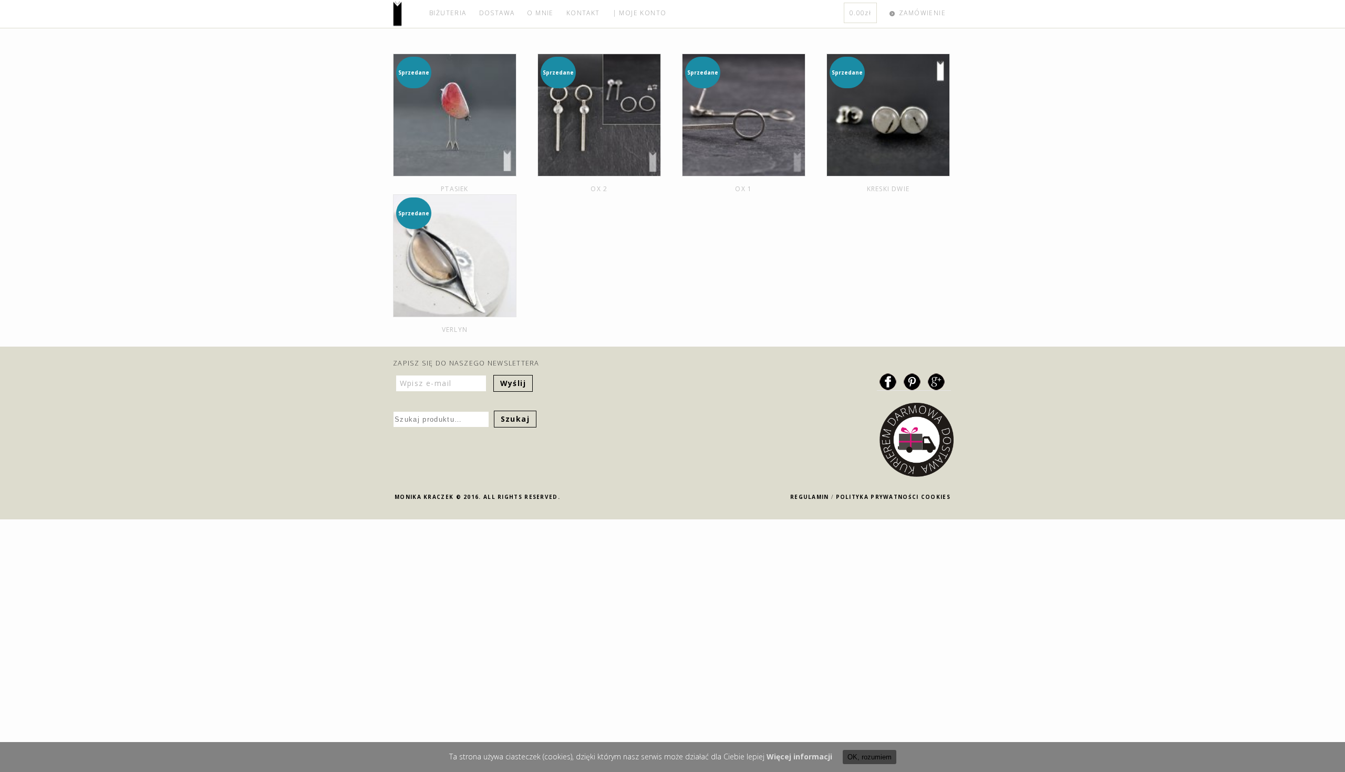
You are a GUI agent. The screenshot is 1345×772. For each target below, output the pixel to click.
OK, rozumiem (869, 757)
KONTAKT (583, 12)
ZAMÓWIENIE (922, 12)
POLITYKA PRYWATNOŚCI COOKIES (893, 496)
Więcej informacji (799, 756)
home (408, 14)
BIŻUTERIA (448, 12)
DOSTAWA (497, 12)
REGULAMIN (809, 496)
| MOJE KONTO (640, 12)
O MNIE (540, 12)
